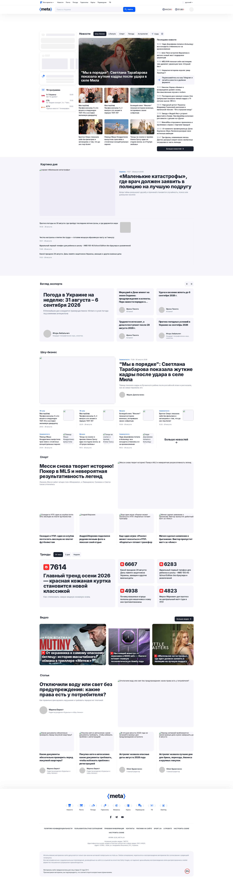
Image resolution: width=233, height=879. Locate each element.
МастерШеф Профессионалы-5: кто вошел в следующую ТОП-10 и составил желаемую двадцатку (88, 110)
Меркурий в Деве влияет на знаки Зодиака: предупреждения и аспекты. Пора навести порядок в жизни (135, 297)
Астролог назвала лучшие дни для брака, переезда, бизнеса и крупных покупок (176, 757)
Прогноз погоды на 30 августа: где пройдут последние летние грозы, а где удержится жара (79, 223)
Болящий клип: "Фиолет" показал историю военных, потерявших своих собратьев (142, 109)
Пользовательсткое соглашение (88, 828)
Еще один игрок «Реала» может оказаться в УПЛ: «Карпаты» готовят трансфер (135, 539)
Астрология (143, 34)
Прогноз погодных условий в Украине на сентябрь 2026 (174, 323)
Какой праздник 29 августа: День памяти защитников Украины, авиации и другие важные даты (81, 254)
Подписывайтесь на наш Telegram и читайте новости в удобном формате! (177, 80)
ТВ (110, 2)
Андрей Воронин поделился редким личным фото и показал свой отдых (94, 539)
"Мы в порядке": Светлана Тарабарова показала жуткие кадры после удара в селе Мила (156, 372)
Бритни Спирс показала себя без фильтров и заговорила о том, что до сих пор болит (89, 140)
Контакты (130, 828)
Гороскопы (84, 2)
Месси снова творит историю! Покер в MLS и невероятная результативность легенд (77, 471)
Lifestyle (112, 34)
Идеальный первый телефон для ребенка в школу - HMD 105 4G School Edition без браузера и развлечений (85, 245)
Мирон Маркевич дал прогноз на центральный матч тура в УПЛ (173, 599)
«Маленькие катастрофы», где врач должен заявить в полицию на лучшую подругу (155, 181)
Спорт (122, 34)
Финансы (116, 810)
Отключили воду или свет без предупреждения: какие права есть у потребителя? (76, 689)
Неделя (77, 554)
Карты (93, 2)
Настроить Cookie (181, 828)
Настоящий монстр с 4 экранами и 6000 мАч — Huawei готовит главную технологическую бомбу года (129, 644)
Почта (68, 2)
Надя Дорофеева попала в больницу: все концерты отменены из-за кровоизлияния (129, 440)
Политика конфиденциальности (58, 828)
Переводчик (102, 2)
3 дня (67, 554)
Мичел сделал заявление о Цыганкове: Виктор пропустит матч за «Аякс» (176, 539)
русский (188, 2)
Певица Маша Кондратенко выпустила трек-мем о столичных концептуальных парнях (116, 140)
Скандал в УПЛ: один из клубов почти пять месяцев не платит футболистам (57, 539)
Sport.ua (158, 828)
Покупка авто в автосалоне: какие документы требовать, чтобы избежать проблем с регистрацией (95, 759)
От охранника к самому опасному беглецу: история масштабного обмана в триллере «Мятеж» (73, 644)
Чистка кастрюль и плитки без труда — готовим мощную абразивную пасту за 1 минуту (77, 237)
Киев (156, 34)
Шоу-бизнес (100, 34)
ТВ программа (53, 90)
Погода (75, 2)
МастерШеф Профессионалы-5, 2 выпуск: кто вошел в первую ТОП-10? (113, 109)
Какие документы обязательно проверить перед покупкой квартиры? (56, 757)
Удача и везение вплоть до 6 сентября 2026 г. (174, 294)
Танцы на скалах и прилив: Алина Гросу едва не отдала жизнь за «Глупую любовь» (141, 140)
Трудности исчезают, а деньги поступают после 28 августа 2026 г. (134, 324)
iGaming (163, 810)
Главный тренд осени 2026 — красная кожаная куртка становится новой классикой (77, 583)
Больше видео (183, 619)
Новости (60, 2)
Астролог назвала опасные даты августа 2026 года (134, 756)
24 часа (58, 554)
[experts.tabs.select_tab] (187, 283)
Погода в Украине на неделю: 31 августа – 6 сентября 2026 (70, 300)
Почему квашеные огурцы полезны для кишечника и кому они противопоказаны (135, 599)
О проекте (168, 828)
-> (176, 441)
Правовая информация (114, 828)
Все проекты (47, 2)
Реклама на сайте (144, 828)
